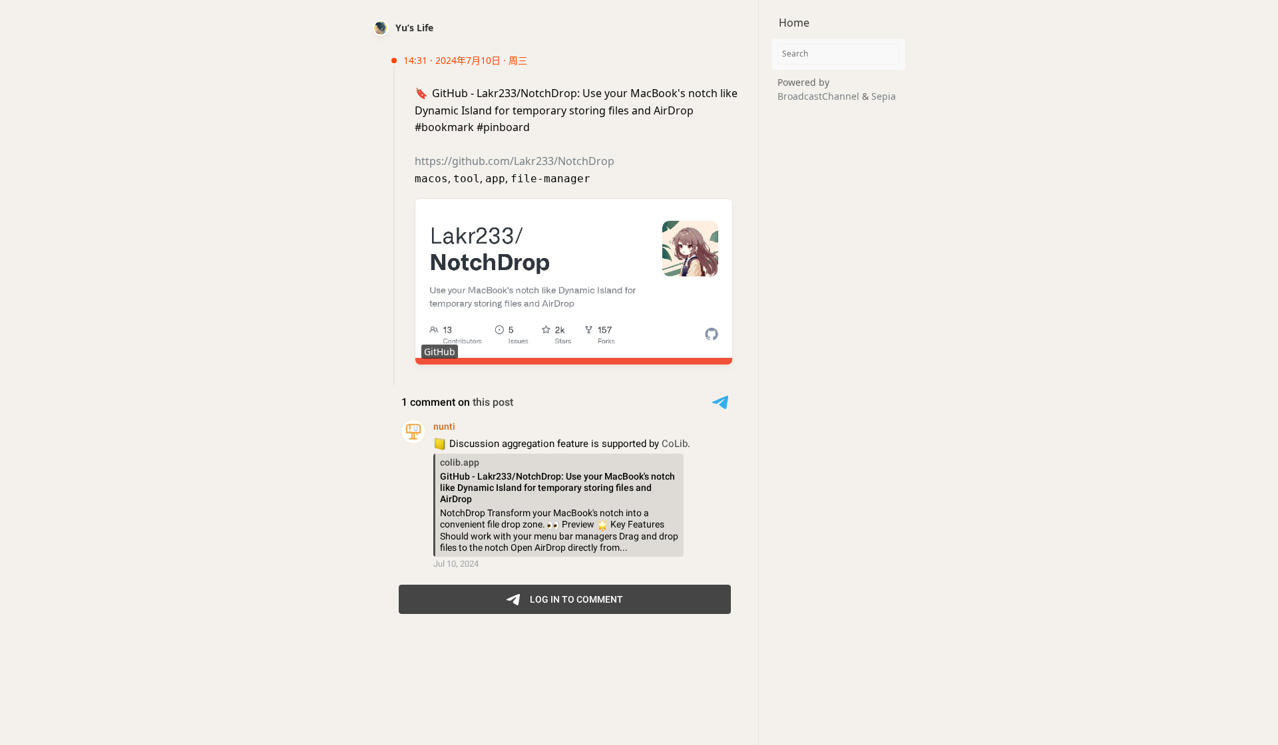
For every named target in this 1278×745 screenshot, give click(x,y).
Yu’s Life (414, 27)
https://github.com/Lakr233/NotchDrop (514, 161)
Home (794, 22)
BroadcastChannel (819, 96)
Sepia (883, 96)
